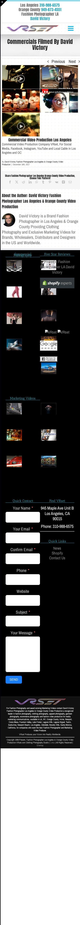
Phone (21, 570)
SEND (13, 679)
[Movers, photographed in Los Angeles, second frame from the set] (48, 435)
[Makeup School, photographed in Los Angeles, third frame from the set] (59, 101)
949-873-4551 (51, 9)
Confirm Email (21, 549)
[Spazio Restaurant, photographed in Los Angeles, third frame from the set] (21, 101)
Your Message (21, 633)
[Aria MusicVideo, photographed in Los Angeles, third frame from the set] (14, 461)
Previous (58, 61)
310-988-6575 (49, 5)
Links (52, 742)
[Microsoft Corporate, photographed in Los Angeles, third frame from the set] (14, 408)
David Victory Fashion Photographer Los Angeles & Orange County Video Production (32, 163)
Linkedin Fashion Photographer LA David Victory (57, 267)
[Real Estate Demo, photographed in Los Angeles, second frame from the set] (48, 461)
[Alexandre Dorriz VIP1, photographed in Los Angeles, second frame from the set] (48, 408)
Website (23, 591)
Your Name (21, 508)
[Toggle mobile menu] (71, 28)
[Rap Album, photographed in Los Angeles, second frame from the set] (21, 124)
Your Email (21, 529)
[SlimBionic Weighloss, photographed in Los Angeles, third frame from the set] (59, 77)
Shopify (57, 553)
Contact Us (57, 558)
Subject (21, 612)
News (57, 548)
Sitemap (40, 745)
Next (72, 61)
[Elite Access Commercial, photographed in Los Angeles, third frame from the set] (21, 77)
